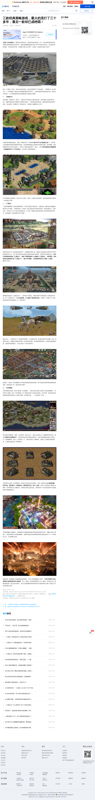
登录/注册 (87, 6)
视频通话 (70, 778)
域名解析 (19, 774)
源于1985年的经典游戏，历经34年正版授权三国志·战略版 (19, 631)
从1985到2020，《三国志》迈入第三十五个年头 (19, 688)
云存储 (31, 774)
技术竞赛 (23, 757)
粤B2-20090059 (52, 794)
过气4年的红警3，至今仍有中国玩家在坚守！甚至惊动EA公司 (19, 693)
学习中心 (3, 760)
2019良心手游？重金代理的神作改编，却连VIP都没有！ (19, 671)
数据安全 (19, 784)
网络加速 (70, 772)
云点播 (70, 784)
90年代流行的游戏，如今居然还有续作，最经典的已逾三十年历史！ (19, 620)
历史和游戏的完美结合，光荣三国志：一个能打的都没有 (19, 659)
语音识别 (44, 780)
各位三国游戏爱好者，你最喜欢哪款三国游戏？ (18, 665)
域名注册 (19, 772)
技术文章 (3, 750)
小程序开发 (19, 785)
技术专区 (3, 765)
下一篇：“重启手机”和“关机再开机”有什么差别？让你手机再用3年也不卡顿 (21, 606)
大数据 (83, 784)
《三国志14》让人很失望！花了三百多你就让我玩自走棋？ (19, 705)
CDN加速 (57, 778)
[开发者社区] (15, 6)
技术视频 (3, 757)
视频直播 (44, 774)
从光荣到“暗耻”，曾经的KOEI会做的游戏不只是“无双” (19, 699)
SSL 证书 (32, 780)
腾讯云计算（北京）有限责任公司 (37, 796)
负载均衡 (32, 784)
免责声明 (64, 753)
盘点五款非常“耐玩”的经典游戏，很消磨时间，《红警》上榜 (19, 676)
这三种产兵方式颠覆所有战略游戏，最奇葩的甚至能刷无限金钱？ (19, 722)
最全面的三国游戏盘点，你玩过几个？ (16, 682)
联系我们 (64, 755)
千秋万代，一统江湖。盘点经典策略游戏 (17, 625)
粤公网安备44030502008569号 (65, 794)
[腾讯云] (5, 6)
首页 (3, 11)
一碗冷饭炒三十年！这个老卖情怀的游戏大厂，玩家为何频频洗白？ (19, 716)
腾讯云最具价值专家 (47, 750)
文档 (64, 6)
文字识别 (57, 784)
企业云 (44, 778)
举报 (55, 25)
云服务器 (32, 772)
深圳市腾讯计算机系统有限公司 (29, 794)
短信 (43, 784)
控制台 (76, 6)
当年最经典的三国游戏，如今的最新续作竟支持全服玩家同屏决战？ (19, 727)
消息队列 (57, 772)
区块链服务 (45, 772)
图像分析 (83, 778)
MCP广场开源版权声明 (68, 760)
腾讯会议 (32, 778)
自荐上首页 (24, 755)
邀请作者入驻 (24, 753)
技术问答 (3, 753)
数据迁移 (44, 785)
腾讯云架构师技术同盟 (47, 753)
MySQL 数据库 (20, 780)
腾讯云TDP (45, 757)
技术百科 (3, 762)
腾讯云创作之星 (46, 755)
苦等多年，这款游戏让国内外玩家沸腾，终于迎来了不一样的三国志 (19, 710)
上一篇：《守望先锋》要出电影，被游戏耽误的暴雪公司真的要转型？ (20, 604)
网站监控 (32, 785)
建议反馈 (70, 6)
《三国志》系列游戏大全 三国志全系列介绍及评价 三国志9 (19, 637)
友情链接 (64, 757)
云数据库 (83, 772)
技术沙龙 (3, 755)
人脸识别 (19, 778)
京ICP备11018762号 (61, 796)
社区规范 (64, 750)
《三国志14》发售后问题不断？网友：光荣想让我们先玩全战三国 (19, 654)
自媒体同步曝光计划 (26, 750)
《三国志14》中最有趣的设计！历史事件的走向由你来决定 (19, 642)
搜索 (76, 10)
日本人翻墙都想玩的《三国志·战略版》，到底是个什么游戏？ (19, 648)
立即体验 (50, 34)
